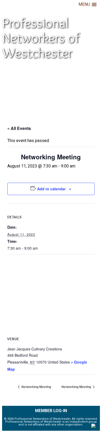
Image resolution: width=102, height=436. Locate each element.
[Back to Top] (93, 426)
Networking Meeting (36, 386)
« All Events (19, 128)
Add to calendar (51, 188)
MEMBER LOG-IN (51, 410)
